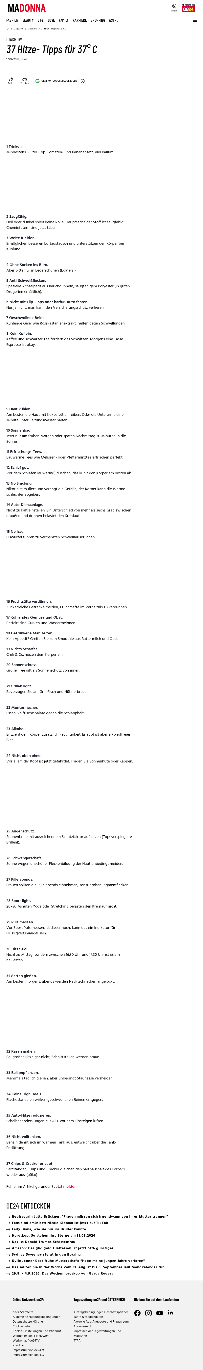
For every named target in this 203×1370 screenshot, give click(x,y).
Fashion (12, 20)
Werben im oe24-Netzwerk (31, 1336)
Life (41, 20)
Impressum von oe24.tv (28, 1355)
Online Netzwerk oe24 (28, 1299)
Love (51, 20)
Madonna (32, 28)
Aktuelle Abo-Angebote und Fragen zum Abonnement (101, 1324)
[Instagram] (148, 1313)
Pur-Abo (18, 1345)
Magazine (18, 28)
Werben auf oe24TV (26, 1340)
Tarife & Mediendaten (88, 1317)
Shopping (98, 20)
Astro (113, 20)
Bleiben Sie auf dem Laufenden (156, 1299)
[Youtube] (159, 1313)
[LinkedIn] (171, 1313)
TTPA (77, 1340)
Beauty (28, 20)
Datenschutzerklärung (28, 1321)
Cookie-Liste (21, 1326)
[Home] (8, 28)
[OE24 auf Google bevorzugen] (82, 81)
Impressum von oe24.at (28, 1350)
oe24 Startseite (23, 1312)
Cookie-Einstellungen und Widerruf (37, 1331)
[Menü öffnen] (194, 20)
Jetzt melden (65, 1187)
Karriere (80, 20)
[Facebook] (137, 1313)
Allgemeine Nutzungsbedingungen (36, 1317)
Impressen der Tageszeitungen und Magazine (97, 1334)
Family (64, 20)
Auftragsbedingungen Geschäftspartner (101, 1312)
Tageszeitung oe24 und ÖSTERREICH (99, 1299)
